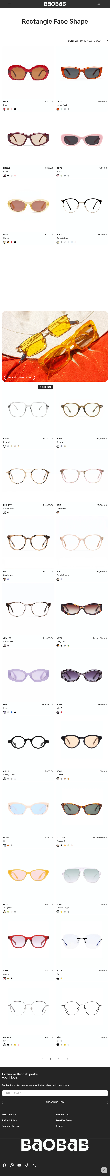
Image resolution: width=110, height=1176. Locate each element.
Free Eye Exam (64, 1120)
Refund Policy (9, 1120)
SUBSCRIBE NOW (55, 1102)
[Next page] (67, 1059)
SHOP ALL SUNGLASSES (19, 377)
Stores (59, 1126)
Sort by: (73, 41)
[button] (10, 4)
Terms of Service (11, 1126)
